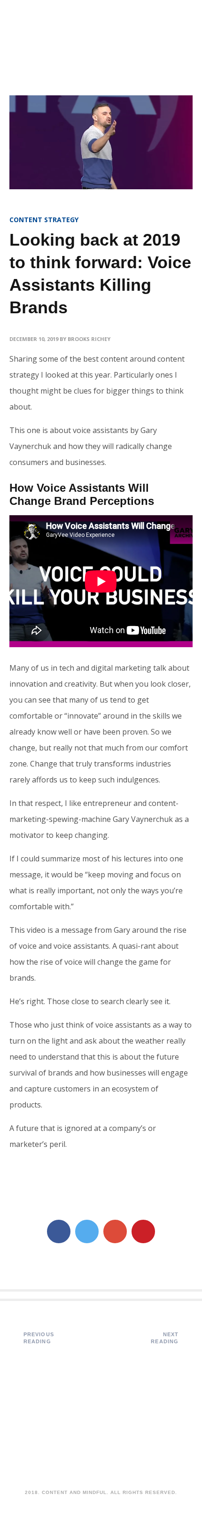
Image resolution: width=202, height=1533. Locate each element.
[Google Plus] (115, 1231)
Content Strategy (43, 219)
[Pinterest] (143, 1231)
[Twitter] (87, 1231)
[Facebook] (58, 1231)
